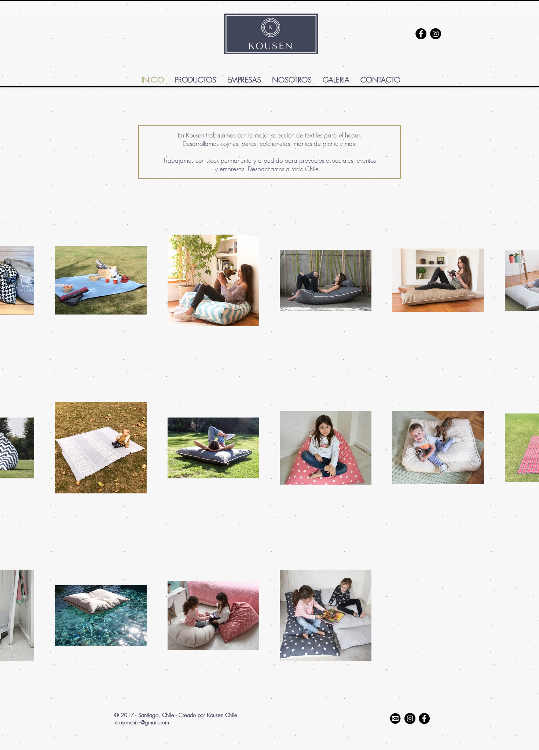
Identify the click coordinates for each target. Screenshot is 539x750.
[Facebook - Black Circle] (420, 33)
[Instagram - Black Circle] (435, 33)
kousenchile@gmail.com (141, 722)
